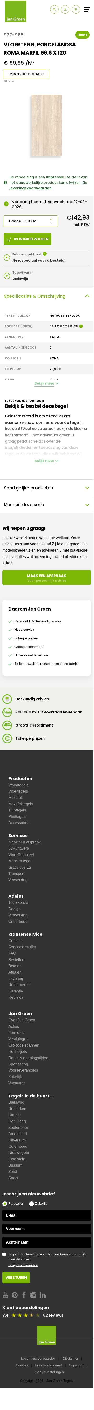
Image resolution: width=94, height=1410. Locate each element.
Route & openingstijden (28, 1058)
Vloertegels (18, 791)
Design (14, 909)
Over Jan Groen (21, 1020)
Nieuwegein (18, 1153)
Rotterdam (17, 1109)
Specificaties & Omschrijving (34, 296)
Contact (15, 941)
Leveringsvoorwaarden (38, 1358)
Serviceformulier (22, 947)
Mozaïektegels (20, 804)
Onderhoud (18, 921)
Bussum (15, 1165)
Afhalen (15, 972)
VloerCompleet (21, 855)
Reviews (15, 997)
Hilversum (17, 1140)
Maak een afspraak (24, 842)
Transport (16, 874)
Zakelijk (15, 1077)
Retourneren (19, 985)
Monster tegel (19, 861)
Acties (13, 1026)
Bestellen (16, 960)
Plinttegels (17, 817)
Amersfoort (17, 1134)
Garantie (15, 991)
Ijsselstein (16, 1159)
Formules (16, 1033)
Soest (13, 1178)
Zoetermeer (18, 1128)
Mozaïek (15, 797)
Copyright (76, 1365)
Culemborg (17, 1146)
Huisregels (17, 1051)
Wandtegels (18, 785)
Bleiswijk (16, 1102)
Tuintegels (17, 810)
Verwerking (18, 880)
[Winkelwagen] (76, 9)
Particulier (15, 1203)
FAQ (12, 953)
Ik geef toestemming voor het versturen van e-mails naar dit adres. (47, 1259)
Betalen (15, 966)
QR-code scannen (23, 1045)
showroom (34, 422)
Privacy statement (48, 1365)
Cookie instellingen (49, 1372)
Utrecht (14, 1115)
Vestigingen (18, 1039)
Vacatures (16, 1083)
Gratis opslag (19, 867)
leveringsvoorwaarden (30, 188)
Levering (15, 978)
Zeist (12, 1172)
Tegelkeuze (18, 902)
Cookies (22, 1365)
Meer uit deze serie (24, 504)
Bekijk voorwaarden (23, 1265)
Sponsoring (18, 1064)
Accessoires (18, 823)
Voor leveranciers (23, 1070)
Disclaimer (70, 1358)
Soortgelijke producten (28, 488)
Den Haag (17, 1121)
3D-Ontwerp (18, 848)
